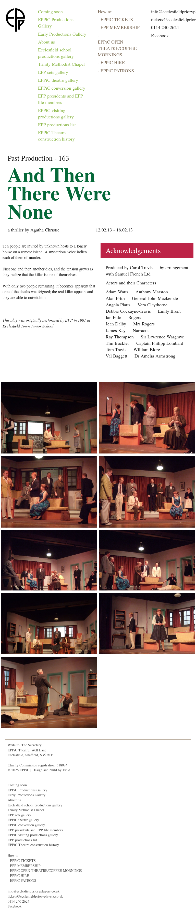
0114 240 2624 (165, 27)
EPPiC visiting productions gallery (56, 113)
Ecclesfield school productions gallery (56, 53)
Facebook (160, 35)
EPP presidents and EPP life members (60, 99)
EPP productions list (57, 124)
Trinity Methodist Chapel (61, 64)
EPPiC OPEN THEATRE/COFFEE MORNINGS (117, 48)
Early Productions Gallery (62, 34)
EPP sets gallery (53, 72)
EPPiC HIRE (113, 62)
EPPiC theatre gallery (58, 80)
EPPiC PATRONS (117, 70)
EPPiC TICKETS (117, 19)
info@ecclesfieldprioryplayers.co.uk (33, 891)
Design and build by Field (51, 769)
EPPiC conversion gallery (61, 88)
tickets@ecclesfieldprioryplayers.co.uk (35, 896)
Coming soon (50, 11)
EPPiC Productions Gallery (56, 22)
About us (46, 42)
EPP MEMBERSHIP (120, 27)
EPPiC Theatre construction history (56, 135)
